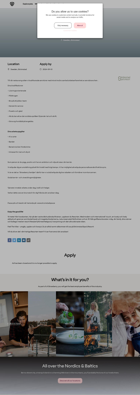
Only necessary (63, 25)
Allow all (80, 25)
